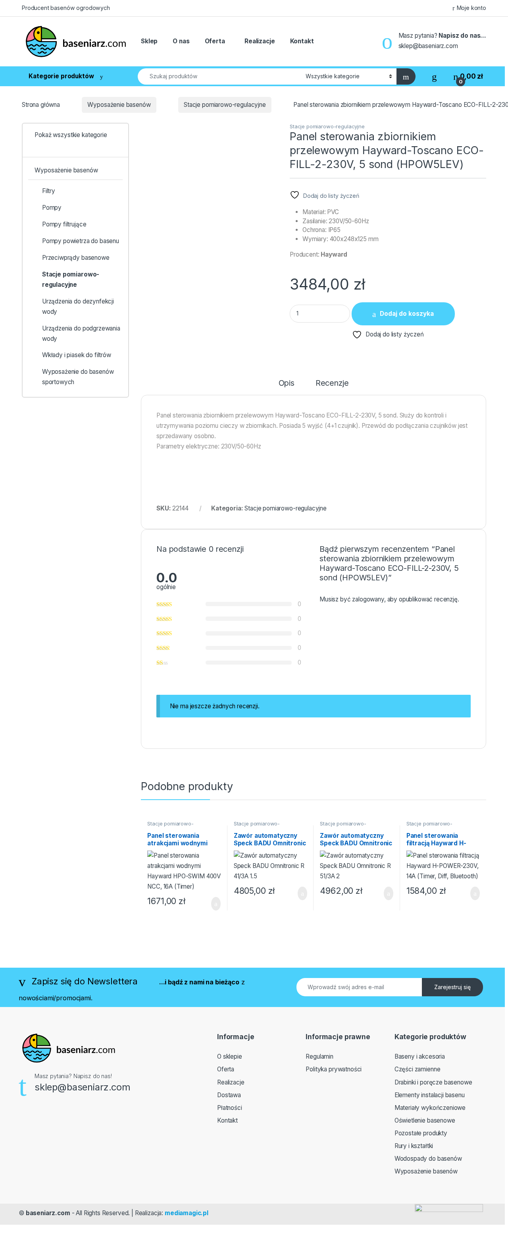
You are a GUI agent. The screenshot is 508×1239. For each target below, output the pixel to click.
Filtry (48, 191)
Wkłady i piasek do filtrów (76, 355)
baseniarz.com (48, 1213)
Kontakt (302, 41)
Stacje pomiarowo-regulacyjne (225, 104)
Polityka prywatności (334, 1069)
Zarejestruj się (452, 987)
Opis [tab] (286, 383)
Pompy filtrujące (64, 224)
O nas (181, 41)
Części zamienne (417, 1069)
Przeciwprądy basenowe (76, 257)
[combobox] (219, 76)
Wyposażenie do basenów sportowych (78, 377)
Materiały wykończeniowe (430, 1107)
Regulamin (319, 1056)
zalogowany (368, 599)
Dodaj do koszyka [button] (210, 903)
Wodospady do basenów (428, 1158)
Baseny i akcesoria (419, 1056)
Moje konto (471, 7)
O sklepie (229, 1056)
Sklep (149, 41)
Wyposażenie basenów (118, 104)
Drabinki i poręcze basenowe (433, 1082)
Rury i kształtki (413, 1146)
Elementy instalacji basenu (429, 1095)
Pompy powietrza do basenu (80, 241)
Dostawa (229, 1095)
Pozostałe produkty (420, 1133)
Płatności (229, 1107)
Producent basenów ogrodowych (66, 7)
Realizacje (259, 41)
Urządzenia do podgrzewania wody (81, 333)
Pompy (52, 207)
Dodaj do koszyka (407, 313)
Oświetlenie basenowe (424, 1120)
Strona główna (41, 104)
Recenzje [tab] (332, 383)
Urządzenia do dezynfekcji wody (78, 306)
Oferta (215, 41)
